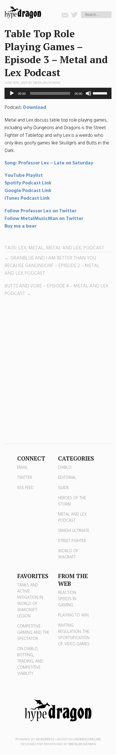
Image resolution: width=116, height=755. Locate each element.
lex (22, 248)
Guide (63, 488)
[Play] (12, 93)
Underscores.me (87, 739)
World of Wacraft (68, 554)
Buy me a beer (21, 226)
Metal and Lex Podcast (72, 517)
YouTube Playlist (24, 175)
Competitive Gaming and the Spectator (33, 632)
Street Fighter (72, 541)
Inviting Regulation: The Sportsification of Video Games (74, 635)
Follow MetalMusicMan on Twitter (44, 219)
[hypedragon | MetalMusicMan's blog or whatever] (58, 710)
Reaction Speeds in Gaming (67, 599)
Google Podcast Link (28, 191)
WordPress (45, 739)
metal (36, 248)
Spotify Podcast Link (28, 183)
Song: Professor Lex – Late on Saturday (49, 163)
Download (34, 107)
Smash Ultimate (73, 530)
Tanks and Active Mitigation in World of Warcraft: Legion (30, 601)
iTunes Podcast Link (27, 198)
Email (22, 467)
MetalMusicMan (46, 83)
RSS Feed (25, 488)
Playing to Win (73, 615)
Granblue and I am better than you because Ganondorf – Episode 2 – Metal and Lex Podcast (52, 265)
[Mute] (88, 93)
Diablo (65, 467)
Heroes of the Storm (72, 501)
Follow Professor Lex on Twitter (41, 211)
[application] (58, 93)
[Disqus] (58, 370)
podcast (93, 248)
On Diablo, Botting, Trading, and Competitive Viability (30, 661)
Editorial (67, 477)
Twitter (24, 477)
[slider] (101, 93)
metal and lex (63, 248)
